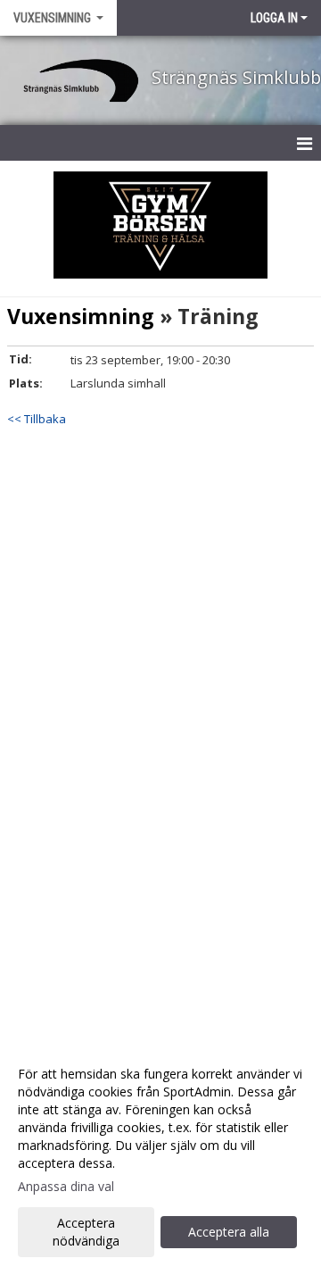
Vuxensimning (80, 316)
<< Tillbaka (36, 419)
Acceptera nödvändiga (86, 1231)
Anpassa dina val (66, 1187)
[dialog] (160, 1156)
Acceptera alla (228, 1231)
